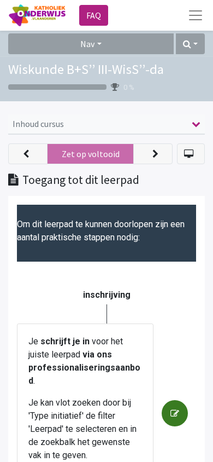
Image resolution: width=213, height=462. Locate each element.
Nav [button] (87, 43)
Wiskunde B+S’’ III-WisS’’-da (86, 69)
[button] (190, 43)
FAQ (93, 15)
